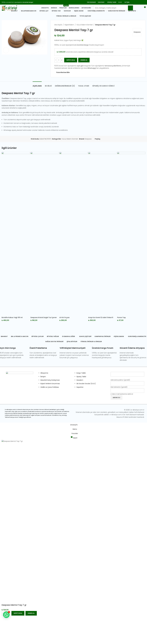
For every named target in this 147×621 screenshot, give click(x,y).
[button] (6, 614)
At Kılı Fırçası (64, 317)
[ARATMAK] (130, 7)
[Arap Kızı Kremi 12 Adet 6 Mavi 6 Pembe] (102, 233)
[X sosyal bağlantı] (135, 2)
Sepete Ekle (70, 60)
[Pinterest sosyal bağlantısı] (141, 2)
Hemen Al (31, 613)
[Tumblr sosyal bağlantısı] (144, 2)
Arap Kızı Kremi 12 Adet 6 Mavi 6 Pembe (100, 318)
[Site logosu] (9, 8)
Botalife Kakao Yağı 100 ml (12, 317)
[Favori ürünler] (136, 8)
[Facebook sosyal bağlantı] (133, 2)
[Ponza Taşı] (131, 233)
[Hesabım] (140, 8)
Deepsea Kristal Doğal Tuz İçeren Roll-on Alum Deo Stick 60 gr (43, 318)
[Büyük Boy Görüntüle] (6, 50)
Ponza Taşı (121, 317)
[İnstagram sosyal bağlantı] (138, 2)
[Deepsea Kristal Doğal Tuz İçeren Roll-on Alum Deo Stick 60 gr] (44, 233)
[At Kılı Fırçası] (73, 233)
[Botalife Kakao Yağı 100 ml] (16, 233)
